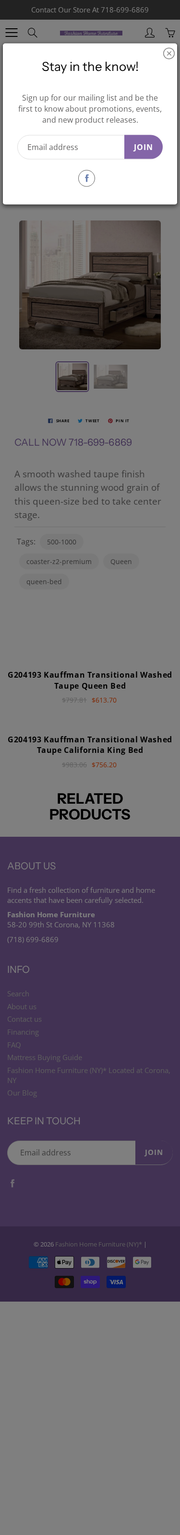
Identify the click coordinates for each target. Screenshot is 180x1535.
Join (143, 146)
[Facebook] (86, 178)
